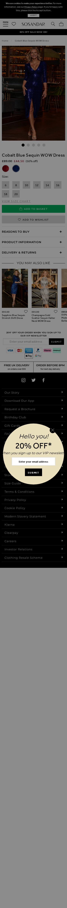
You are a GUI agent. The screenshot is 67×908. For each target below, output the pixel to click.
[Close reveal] (53, 430)
